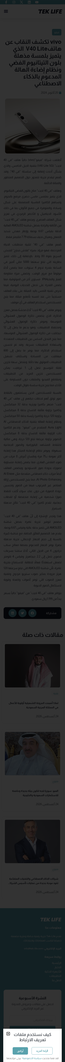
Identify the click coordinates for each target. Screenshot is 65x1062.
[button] (8, 1033)
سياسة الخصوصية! (31, 1058)
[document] (32, 531)
